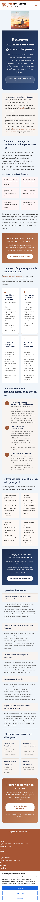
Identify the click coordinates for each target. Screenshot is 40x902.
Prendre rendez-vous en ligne (20, 256)
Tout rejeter (20, 898)
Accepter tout (20, 888)
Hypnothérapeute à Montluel (10, 860)
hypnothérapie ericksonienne (12, 276)
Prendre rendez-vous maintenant (20, 807)
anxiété (21, 108)
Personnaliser (20, 893)
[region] (20, 886)
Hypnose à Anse (5, 858)
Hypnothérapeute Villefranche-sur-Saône (14, 844)
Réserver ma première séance (20, 578)
